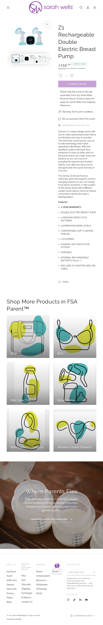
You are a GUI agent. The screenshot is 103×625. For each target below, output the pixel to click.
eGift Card (11, 580)
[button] (80, 7)
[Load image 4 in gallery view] (42, 59)
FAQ (23, 575)
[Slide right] (50, 59)
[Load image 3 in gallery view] (34, 59)
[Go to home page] (51, 7)
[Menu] (8, 7)
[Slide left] (8, 59)
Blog (9, 602)
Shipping (61, 68)
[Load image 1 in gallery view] (16, 59)
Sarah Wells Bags (19, 615)
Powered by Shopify (14, 619)
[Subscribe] (94, 572)
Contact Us (26, 602)
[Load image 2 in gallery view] (25, 59)
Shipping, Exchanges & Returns (26, 593)
